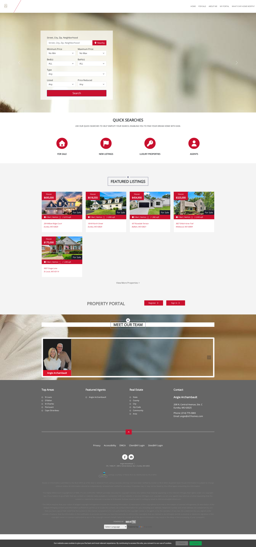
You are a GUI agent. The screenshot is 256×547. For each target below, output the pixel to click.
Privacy (96, 445)
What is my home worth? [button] (243, 6)
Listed (50, 80)
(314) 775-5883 (188, 413)
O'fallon (48, 400)
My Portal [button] (224, 6)
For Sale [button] (202, 6)
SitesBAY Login (155, 445)
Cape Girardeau (52, 410)
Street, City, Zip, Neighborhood (62, 37)
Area (135, 413)
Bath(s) (81, 59)
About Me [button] (213, 6)
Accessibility (110, 445)
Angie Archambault (97, 397)
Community (138, 410)
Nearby (101, 42)
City (134, 403)
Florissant (49, 407)
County (136, 400)
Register (152, 303)
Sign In (174, 303)
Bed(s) (50, 59)
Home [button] (193, 6)
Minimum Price (54, 49)
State (135, 397)
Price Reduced (85, 80)
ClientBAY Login (137, 445)
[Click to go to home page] (7, 6)
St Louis (48, 397)
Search (81, 93)
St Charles (49, 403)
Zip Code (137, 407)
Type (49, 69)
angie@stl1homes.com (191, 416)
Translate (148, 526)
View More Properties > (128, 282)
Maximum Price (85, 49)
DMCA (122, 445)
